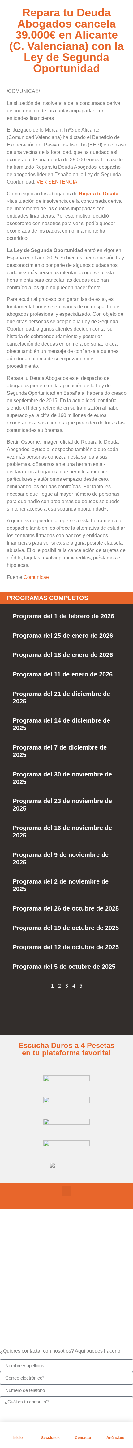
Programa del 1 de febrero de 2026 (63, 616)
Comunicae (36, 577)
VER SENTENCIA (56, 182)
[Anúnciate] (115, 1430)
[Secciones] (50, 1430)
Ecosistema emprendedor (59, 1264)
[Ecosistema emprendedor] (20, 1263)
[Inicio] (18, 1430)
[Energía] (20, 1279)
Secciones (50, 1438)
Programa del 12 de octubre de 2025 (66, 947)
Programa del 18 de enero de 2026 (63, 654)
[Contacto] (83, 1430)
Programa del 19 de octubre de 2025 (66, 927)
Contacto (83, 1438)
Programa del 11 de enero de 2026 (63, 674)
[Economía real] (20, 1248)
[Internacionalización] (20, 1294)
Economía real (46, 1249)
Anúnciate (115, 1438)
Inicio (18, 1438)
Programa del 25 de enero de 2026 (63, 635)
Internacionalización (52, 1295)
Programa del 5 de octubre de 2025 (64, 966)
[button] (66, 1191)
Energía (38, 1280)
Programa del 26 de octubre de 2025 (66, 908)
